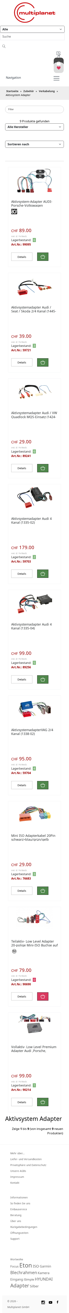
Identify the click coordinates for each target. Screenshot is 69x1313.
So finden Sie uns (20, 1203)
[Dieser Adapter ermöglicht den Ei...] (34, 180)
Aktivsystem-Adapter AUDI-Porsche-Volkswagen (31, 203)
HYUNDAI (44, 1279)
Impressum (17, 1177)
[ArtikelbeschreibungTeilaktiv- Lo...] (34, 918)
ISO (36, 1266)
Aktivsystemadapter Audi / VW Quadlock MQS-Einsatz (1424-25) (34, 417)
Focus (14, 1266)
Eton (25, 1265)
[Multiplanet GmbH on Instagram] (43, 1301)
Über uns (15, 1221)
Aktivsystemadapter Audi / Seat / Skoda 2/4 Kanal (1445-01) (33, 311)
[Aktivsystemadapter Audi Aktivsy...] (34, 287)
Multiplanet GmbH (18, 1307)
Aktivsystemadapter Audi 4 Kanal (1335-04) (31, 626)
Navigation (13, 78)
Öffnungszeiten (19, 1233)
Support (15, 1238)
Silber (34, 1286)
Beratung (15, 1215)
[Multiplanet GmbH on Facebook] (58, 1301)
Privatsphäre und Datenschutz (28, 1165)
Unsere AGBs (18, 1171)
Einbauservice (18, 1209)
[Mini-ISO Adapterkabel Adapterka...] (34, 815)
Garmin (45, 1266)
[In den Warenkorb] (42, 257)
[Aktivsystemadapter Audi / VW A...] (34, 392)
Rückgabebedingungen (23, 1227)
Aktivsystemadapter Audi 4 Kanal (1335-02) (31, 520)
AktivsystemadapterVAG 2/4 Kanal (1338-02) (32, 732)
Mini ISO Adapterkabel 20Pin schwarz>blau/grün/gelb (33, 837)
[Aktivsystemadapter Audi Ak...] (34, 604)
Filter (11, 109)
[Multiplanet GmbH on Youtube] (50, 1301)
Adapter (19, 1285)
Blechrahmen (23, 1272)
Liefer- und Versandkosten (26, 1159)
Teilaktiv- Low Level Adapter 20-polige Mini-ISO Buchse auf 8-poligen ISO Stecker (34, 945)
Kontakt (14, 1182)
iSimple (29, 1279)
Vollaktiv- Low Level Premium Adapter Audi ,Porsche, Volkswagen (33, 1051)
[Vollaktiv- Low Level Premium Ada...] (34, 1024)
